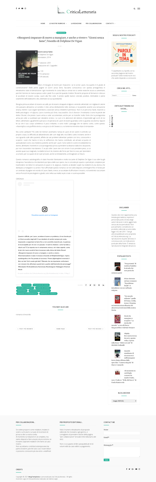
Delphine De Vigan (41, 285)
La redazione (76, 23)
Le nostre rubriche (57, 23)
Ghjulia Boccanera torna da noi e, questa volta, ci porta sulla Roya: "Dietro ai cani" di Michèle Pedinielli (124, 339)
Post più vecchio (94, 329)
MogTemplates (34, 477)
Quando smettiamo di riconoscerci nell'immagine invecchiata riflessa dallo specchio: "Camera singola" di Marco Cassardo (123, 358)
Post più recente (26, 329)
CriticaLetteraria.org (39, 273)
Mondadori (22, 290)
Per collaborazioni (94, 23)
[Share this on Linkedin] (103, 285)
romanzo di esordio (48, 293)
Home (43, 23)
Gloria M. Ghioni (43, 288)
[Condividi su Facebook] (86, 285)
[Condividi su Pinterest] (99, 285)
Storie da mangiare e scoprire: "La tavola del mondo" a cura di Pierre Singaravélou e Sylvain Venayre (123, 322)
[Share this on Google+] (94, 285)
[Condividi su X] (90, 285)
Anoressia (61, 33)
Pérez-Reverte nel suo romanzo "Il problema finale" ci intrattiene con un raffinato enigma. (124, 284)
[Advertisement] (124, 166)
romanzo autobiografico (27, 293)
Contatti (110, 23)
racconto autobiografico (39, 290)
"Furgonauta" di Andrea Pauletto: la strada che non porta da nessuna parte (123, 268)
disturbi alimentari (25, 288)
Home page (61, 329)
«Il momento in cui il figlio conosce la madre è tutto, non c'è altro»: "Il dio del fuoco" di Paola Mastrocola (123, 376)
